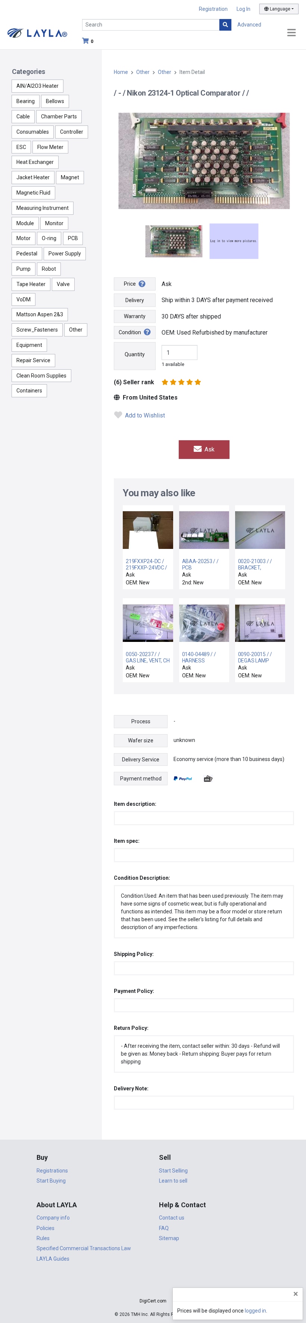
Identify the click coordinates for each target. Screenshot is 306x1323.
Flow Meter (50, 147)
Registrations (52, 1171)
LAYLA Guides (53, 1259)
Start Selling (173, 1171)
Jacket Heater (33, 177)
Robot (49, 269)
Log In (243, 9)
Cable (23, 116)
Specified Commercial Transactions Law (84, 1248)
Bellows (55, 101)
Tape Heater (31, 284)
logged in (255, 1311)
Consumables (32, 132)
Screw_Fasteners (37, 330)
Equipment (29, 345)
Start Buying (51, 1181)
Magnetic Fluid (33, 193)
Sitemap (169, 1238)
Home (121, 72)
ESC (21, 147)
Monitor (54, 223)
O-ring (49, 238)
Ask (209, 449)
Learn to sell (173, 1181)
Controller (71, 132)
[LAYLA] (37, 32)
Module (25, 223)
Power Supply (65, 254)
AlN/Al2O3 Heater (37, 86)
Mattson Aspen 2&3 (39, 314)
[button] (153, 1288)
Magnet (70, 177)
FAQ (164, 1228)
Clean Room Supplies (41, 376)
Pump (23, 269)
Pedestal (26, 254)
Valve (63, 284)
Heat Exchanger (35, 162)
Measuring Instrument (42, 208)
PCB (73, 238)
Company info (53, 1218)
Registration (213, 9)
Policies (45, 1228)
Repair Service (33, 360)
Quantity (135, 354)
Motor (23, 238)
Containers (29, 391)
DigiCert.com (153, 1301)
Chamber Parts (59, 116)
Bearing (25, 101)
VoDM (23, 299)
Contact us (171, 1218)
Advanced (249, 25)
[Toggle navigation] (291, 33)
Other (75, 330)
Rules (43, 1238)
